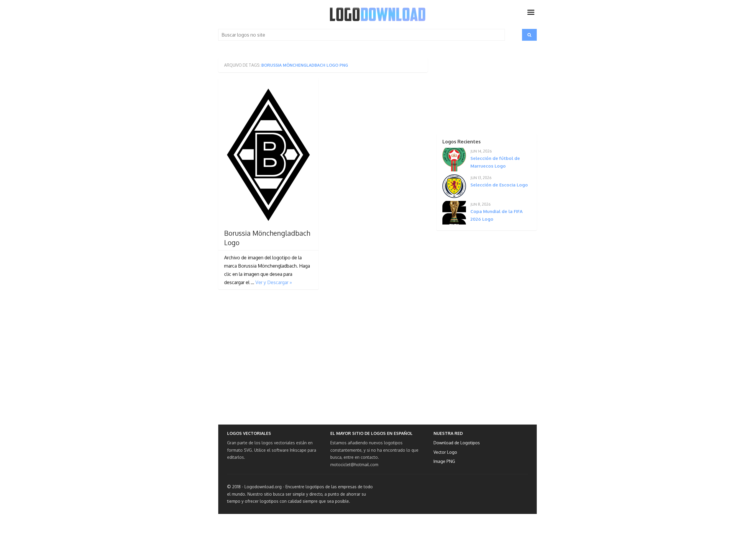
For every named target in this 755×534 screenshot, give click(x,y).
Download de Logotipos (457, 442)
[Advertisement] (476, 95)
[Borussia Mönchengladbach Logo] (268, 154)
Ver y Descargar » (273, 282)
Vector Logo (445, 452)
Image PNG (444, 461)
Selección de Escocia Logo (499, 185)
